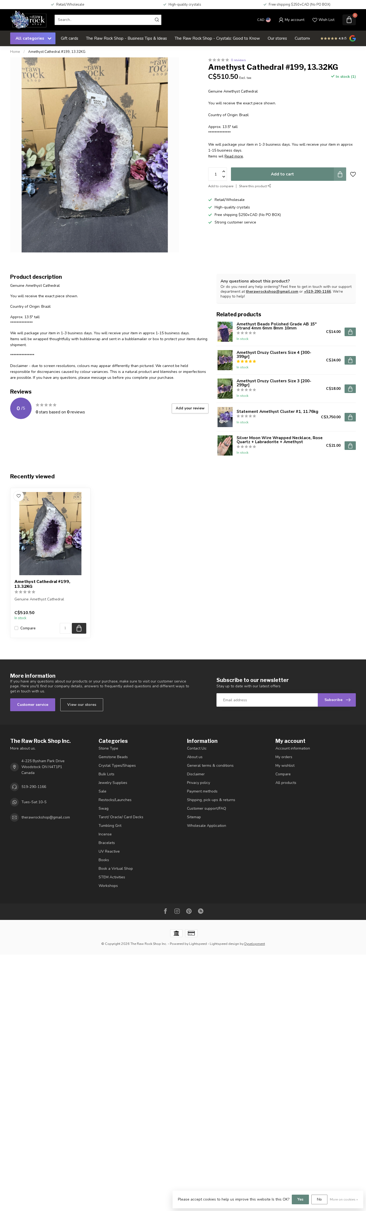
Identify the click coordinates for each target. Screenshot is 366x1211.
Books (104, 860)
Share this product (253, 186)
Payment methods (202, 791)
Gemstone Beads (113, 756)
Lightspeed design (224, 943)
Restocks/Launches (115, 799)
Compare (28, 628)
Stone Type (108, 748)
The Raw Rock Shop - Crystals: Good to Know (217, 38)
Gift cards (69, 38)
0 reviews (238, 60)
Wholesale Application (206, 825)
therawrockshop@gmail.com (272, 291)
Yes (300, 1199)
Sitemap (194, 817)
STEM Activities (112, 877)
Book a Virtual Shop (116, 868)
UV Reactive (109, 851)
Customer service (32, 704)
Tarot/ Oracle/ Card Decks (121, 817)
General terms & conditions (210, 765)
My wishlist (284, 765)
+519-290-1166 (317, 291)
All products (285, 782)
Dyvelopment (254, 943)
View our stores (81, 704)
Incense (105, 834)
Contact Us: (197, 748)
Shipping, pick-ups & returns (211, 799)
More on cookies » (344, 1199)
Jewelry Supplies (113, 782)
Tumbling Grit (110, 825)
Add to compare (220, 186)
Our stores (277, 38)
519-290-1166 (33, 786)
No (319, 1199)
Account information (292, 748)
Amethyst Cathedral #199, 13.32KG (56, 51)
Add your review (190, 408)
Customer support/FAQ (206, 808)
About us (195, 756)
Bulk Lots (106, 774)
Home (15, 51)
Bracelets (107, 842)
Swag (104, 808)
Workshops (108, 885)
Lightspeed (198, 943)
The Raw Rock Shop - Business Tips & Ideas (126, 38)
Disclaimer (196, 774)
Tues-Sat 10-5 (33, 802)
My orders (283, 756)
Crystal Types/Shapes (117, 765)
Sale (102, 791)
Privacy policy (198, 782)
